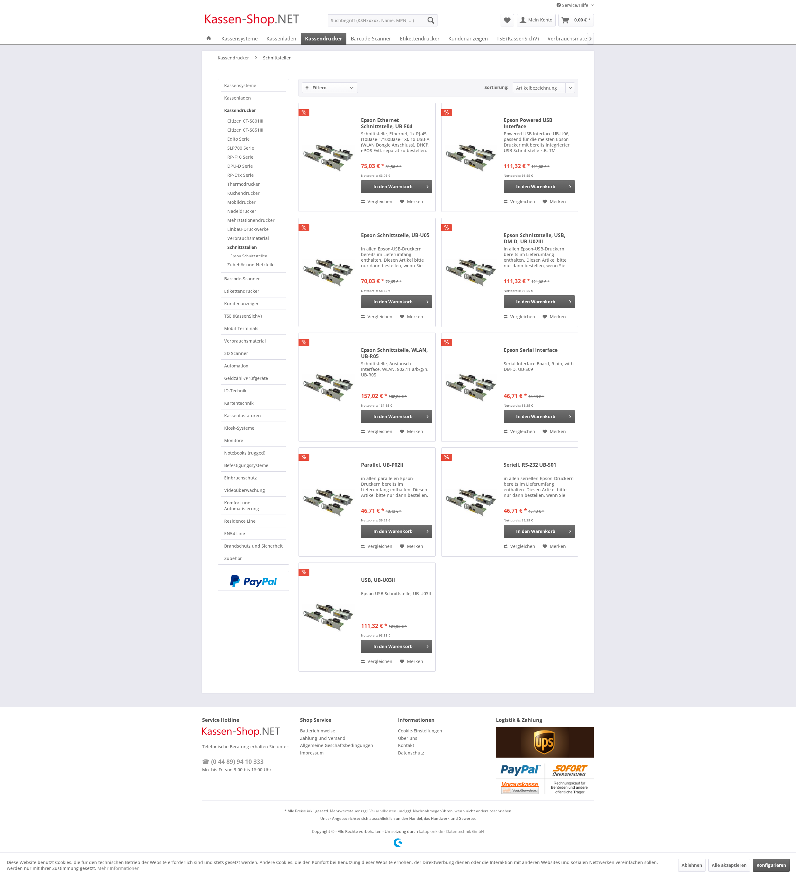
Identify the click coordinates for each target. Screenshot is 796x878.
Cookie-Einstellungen (420, 731)
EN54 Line (234, 533)
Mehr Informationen (118, 868)
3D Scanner (236, 353)
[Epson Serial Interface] (471, 387)
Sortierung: (496, 87)
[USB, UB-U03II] (328, 617)
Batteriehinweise (317, 731)
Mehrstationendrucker (251, 220)
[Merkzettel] (507, 20)
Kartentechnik (239, 403)
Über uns (407, 738)
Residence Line (240, 521)
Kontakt (406, 745)
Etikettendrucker (241, 291)
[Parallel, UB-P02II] (328, 502)
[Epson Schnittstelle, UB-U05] (328, 272)
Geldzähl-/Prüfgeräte (246, 378)
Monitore (233, 440)
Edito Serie (238, 139)
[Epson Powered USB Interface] (471, 157)
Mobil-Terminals (241, 328)
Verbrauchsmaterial (248, 238)
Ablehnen (692, 865)
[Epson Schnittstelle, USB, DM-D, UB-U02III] (471, 272)
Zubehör (233, 558)
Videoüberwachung (244, 490)
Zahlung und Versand (322, 738)
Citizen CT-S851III (245, 130)
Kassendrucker (240, 110)
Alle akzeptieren (729, 865)
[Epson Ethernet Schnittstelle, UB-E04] (328, 157)
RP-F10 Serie (240, 157)
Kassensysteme (240, 85)
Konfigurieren (771, 865)
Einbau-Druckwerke (248, 229)
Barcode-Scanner (242, 279)
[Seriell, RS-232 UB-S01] (471, 502)
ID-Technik (235, 391)
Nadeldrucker (241, 211)
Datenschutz (411, 753)
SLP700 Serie (240, 148)
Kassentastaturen (242, 415)
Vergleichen (379, 201)
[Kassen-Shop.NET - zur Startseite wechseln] (252, 22)
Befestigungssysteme (246, 465)
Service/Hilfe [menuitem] (575, 5)
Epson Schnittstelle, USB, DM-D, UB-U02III (535, 238)
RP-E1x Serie (240, 175)
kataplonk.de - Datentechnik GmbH (451, 831)
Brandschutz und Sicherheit (253, 546)
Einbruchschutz (240, 478)
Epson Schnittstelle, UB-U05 (395, 235)
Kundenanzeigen (242, 303)
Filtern (318, 88)
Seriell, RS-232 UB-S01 (530, 465)
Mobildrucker (241, 202)
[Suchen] (430, 20)
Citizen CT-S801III (245, 121)
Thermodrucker (243, 184)
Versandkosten (382, 811)
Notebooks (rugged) (244, 453)
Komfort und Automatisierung (241, 505)
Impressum (312, 753)
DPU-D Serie (240, 166)
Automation (236, 366)
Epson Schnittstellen (248, 256)
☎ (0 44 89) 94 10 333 (233, 762)
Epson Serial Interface (531, 350)
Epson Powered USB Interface (528, 123)
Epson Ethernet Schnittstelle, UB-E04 (386, 123)
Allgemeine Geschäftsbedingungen (336, 745)
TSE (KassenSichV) (243, 316)
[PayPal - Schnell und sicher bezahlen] (253, 581)
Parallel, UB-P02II (382, 465)
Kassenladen (237, 98)
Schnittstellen (242, 247)
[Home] (209, 38)
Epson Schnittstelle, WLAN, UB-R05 (394, 353)
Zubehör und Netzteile (251, 265)
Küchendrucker (243, 193)
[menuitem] (382, 20)
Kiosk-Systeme (239, 428)
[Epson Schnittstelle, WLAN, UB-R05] (328, 387)
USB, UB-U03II (378, 580)
